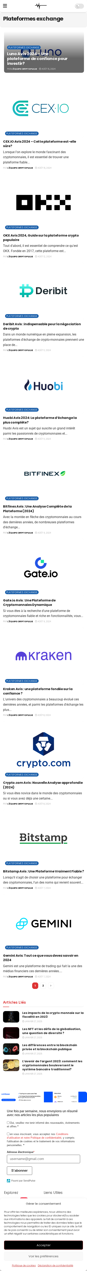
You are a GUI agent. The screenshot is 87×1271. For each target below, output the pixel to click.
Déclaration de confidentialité (55, 1265)
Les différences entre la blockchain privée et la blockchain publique (49, 1047)
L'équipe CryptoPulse (24, 69)
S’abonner (19, 1170)
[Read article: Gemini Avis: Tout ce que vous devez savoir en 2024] (43, 922)
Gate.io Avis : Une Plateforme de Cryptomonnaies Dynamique (29, 602)
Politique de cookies (24, 1265)
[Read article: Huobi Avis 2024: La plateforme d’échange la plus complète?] (43, 385)
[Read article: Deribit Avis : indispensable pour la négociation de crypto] (43, 291)
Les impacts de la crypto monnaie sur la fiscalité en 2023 (53, 1015)
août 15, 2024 (48, 69)
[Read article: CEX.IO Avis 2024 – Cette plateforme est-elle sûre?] (43, 108)
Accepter (44, 1245)
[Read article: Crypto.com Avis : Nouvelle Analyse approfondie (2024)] (43, 750)
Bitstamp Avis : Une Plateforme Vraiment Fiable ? (43, 871)
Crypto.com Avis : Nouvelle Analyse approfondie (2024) (43, 784)
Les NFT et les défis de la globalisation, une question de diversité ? (51, 1031)
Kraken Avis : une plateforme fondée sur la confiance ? (38, 691)
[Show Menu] (5, 6)
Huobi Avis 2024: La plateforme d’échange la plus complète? (40, 420)
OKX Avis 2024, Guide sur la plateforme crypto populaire (41, 237)
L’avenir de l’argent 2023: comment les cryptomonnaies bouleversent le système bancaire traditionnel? (52, 1065)
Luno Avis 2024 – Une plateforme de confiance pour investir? (37, 58)
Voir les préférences (43, 1256)
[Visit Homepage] (41, 6)
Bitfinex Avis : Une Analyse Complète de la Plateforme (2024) (37, 508)
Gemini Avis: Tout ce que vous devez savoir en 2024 (40, 957)
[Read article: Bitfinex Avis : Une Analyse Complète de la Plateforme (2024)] (43, 473)
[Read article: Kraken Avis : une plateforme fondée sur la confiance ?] (43, 656)
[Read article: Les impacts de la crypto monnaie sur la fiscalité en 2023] (11, 1017)
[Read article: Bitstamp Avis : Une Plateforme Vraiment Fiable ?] (43, 838)
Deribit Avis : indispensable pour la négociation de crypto (42, 326)
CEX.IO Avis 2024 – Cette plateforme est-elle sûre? (39, 143)
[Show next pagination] (51, 985)
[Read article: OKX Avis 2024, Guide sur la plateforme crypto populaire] (43, 202)
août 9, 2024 (44, 532)
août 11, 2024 (44, 350)
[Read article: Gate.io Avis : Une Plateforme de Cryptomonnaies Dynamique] (43, 567)
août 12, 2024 (44, 256)
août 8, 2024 (44, 715)
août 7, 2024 (44, 888)
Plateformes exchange (23, 47)
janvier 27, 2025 (33, 1021)
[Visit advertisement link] (43, 1097)
